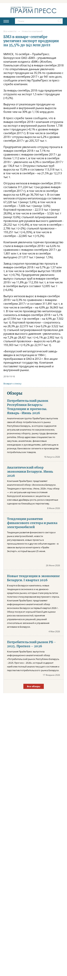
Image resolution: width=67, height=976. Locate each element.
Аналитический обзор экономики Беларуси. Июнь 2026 (30, 472)
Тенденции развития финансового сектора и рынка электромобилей (32, 523)
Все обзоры (33, 686)
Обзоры (14, 393)
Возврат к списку (12, 383)
